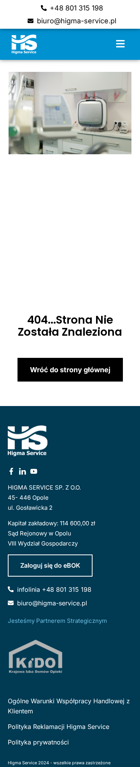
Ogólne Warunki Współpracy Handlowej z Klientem (69, 706)
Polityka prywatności (38, 742)
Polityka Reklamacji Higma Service (58, 726)
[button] (120, 44)
